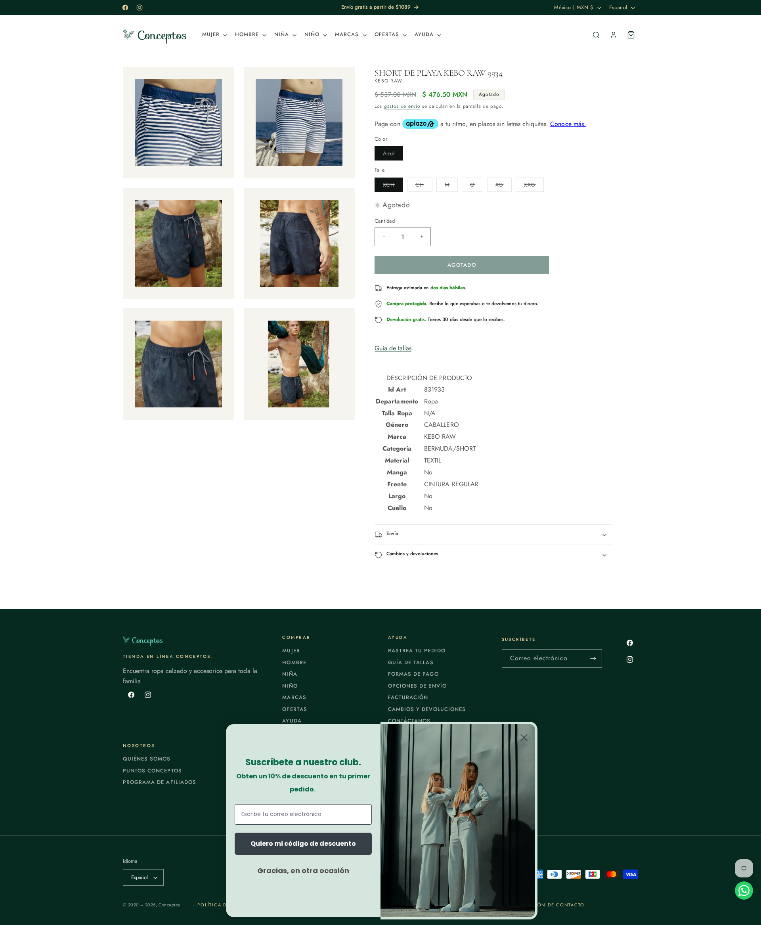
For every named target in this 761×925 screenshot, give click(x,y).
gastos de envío (402, 106)
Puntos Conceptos (152, 770)
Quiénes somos (147, 759)
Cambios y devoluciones (427, 709)
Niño (289, 686)
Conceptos (169, 905)
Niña (289, 674)
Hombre (294, 662)
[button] (213, 35)
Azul (393, 155)
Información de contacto (546, 905)
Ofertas (294, 709)
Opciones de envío (417, 686)
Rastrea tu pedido (417, 650)
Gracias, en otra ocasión (303, 870)
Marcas (294, 697)
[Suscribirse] (593, 658)
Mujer (291, 650)
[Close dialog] (524, 737)
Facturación (408, 697)
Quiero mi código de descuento (303, 843)
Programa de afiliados (159, 782)
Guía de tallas (393, 348)
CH (423, 186)
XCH (393, 186)
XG (503, 186)
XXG (534, 186)
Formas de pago (413, 674)
